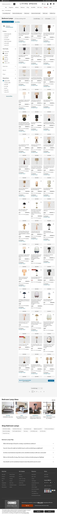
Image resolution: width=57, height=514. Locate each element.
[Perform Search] (14, 4)
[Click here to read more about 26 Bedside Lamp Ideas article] (8, 408)
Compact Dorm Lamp (6, 433)
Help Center (3, 474)
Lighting (3, 10)
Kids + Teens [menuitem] (39, 7)
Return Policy (11, 482)
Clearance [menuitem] (45, 7)
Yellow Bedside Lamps (33, 431)
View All (53, 400)
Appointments (46, 476)
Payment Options (12, 476)
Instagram (49, 482)
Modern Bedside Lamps (27, 428)
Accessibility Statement (22, 484)
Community (20, 476)
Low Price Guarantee (22, 480)
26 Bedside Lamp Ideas (8, 417)
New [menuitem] (6, 7)
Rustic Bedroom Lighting (6, 428)
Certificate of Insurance (13, 484)
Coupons (33, 478)
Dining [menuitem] (28, 7)
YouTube (50, 482)
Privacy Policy (26, 512)
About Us (20, 474)
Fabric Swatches (34, 491)
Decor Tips (8, 415)
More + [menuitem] (51, 7)
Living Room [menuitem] (11, 7)
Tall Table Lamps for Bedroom (49, 428)
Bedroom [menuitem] (17, 7)
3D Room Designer (34, 487)
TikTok (52, 482)
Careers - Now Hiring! (22, 478)
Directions (3, 478)
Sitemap (11, 487)
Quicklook (24, 44)
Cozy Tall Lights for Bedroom (16, 431)
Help (43, 0)
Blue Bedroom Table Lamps (17, 428)
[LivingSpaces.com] (28, 4)
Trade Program (34, 480)
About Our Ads (34, 484)
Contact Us (3, 476)
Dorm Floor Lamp (42, 431)
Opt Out (38, 511)
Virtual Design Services (35, 493)
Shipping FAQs (4, 482)
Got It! (49, 511)
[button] (27, 37)
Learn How (27, 60)
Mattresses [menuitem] (23, 7)
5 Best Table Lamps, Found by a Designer (49, 417)
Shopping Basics (35, 415)
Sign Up (27, 505)
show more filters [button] (9, 96)
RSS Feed (54, 482)
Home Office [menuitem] (33, 7)
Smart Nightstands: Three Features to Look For (21, 417)
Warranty (11, 480)
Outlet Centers (21, 482)
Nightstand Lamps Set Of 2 (38, 428)
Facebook (47, 482)
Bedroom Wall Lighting (6, 431)
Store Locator (46, 474)
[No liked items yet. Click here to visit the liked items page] (50, 4)
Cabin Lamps (26, 431)
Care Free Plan (34, 474)
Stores (54, 0)
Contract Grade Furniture (35, 482)
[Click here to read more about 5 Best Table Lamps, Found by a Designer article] (49, 408)
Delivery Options (48, 0)
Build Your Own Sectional (35, 489)
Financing (11, 478)
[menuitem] (53, 4)
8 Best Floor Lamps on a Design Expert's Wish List (35, 417)
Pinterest (45, 482)
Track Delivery (4, 484)
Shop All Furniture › (6, 0)
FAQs (2, 480)
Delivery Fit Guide (12, 474)
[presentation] (38, 19)
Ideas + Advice (34, 476)
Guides (21, 415)
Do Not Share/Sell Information (36, 495)
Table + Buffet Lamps (8, 10)
